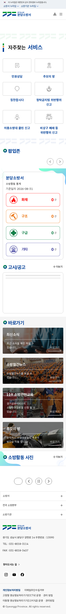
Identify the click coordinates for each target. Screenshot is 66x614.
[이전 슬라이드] (29, 481)
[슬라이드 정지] (38, 481)
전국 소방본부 (10, 505)
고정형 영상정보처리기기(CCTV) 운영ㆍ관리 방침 (28, 595)
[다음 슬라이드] (48, 481)
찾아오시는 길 (10, 564)
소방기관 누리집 (28, 6)
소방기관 (7, 514)
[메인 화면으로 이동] (19, 14)
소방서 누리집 (9, 6)
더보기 (59, 266)
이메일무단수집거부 (34, 590)
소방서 (6, 495)
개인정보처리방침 (11, 590)
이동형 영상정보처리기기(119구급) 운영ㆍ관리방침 (28, 600)
